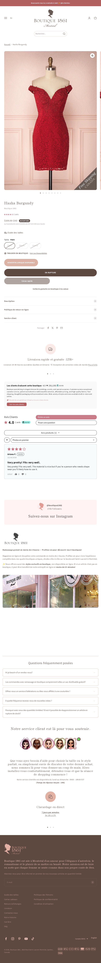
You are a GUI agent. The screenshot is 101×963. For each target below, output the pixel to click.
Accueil (7, 44)
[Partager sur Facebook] (48, 328)
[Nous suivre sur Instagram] (12, 939)
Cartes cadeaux (10, 899)
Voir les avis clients (16, 404)
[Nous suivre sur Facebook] (6, 939)
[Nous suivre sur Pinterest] (19, 939)
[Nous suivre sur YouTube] (26, 939)
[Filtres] (7, 440)
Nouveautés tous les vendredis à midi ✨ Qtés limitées (50, 3)
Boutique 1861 (10, 208)
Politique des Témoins (43, 895)
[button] (9, 214)
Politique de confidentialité (46, 899)
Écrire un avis (43, 417)
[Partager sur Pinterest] (57, 328)
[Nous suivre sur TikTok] (33, 939)
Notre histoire (10, 917)
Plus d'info (92, 365)
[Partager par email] (61, 328)
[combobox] (48, 33)
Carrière (7, 922)
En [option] (11, 18)
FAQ (5, 926)
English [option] (94, 938)
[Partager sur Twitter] (52, 328)
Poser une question (46, 422)
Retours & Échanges (12, 904)
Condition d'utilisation (44, 904)
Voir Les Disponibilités (38, 253)
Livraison (8, 908)
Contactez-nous (11, 913)
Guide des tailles (11, 895)
